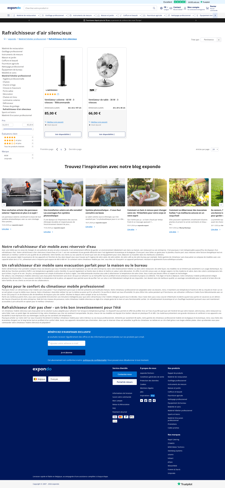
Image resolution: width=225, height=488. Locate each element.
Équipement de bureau (12, 69)
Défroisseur (8, 103)
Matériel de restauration (12, 48)
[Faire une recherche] (154, 8)
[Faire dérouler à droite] (196, 20)
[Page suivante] (65, 149)
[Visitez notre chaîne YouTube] (141, 401)
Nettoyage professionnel (13, 66)
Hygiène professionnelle (13, 79)
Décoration (8, 94)
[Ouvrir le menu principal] (8, 15)
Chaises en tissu (10, 97)
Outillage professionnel (12, 51)
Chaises (6, 82)
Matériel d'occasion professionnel (17, 115)
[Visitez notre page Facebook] (145, 401)
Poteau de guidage (11, 106)
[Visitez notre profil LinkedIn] (150, 401)
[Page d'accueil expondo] (5, 39)
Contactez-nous (125, 374)
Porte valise (8, 91)
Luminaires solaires (11, 100)
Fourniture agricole (10, 63)
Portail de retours (125, 382)
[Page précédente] (57, 149)
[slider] (3, 129)
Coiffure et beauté (10, 60)
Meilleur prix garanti (55, 122)
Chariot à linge (9, 85)
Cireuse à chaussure (12, 88)
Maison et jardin (9, 57)
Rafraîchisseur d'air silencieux (17, 109)
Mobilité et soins (9, 72)
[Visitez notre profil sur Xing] (154, 401)
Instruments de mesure (12, 54)
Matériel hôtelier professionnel (16, 76)
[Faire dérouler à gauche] (29, 20)
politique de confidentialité (95, 360)
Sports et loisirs (9, 112)
